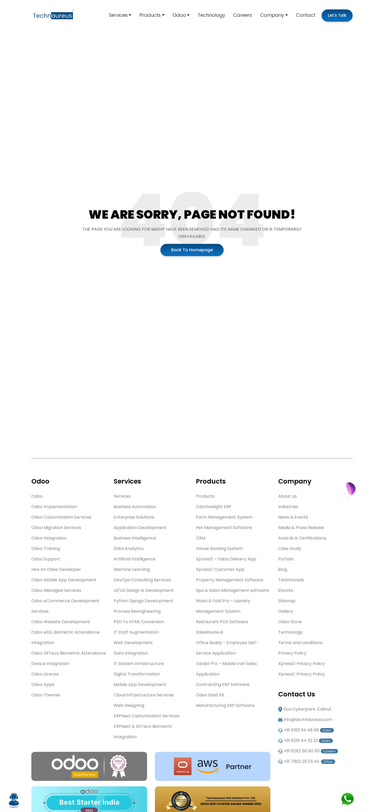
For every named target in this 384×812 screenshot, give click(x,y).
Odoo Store (290, 622)
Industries (288, 507)
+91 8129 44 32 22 (307, 740)
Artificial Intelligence (134, 559)
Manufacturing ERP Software (225, 705)
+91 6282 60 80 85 (309, 751)
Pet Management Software (224, 528)
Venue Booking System (219, 549)
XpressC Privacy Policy (301, 674)
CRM (200, 538)
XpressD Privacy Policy (301, 664)
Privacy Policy (292, 653)
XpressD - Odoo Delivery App (226, 559)
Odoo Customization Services (61, 517)
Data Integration (131, 653)
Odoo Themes (45, 695)
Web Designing (129, 705)
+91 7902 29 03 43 (308, 761)
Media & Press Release (301, 528)
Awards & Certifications (302, 538)
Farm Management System (224, 517)
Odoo (179, 15)
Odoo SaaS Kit (210, 695)
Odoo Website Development (60, 622)
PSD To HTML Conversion (139, 622)
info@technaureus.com (308, 720)
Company (272, 15)
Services (118, 15)
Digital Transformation (137, 674)
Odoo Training (45, 549)
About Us (287, 496)
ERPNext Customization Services (146, 716)
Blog (282, 569)
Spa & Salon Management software (232, 590)
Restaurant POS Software (222, 622)
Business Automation (135, 507)
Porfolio (286, 559)
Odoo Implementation (54, 507)
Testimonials (291, 580)
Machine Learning (132, 569)
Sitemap (286, 601)
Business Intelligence (135, 538)
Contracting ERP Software (222, 685)
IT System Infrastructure (139, 664)
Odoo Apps (42, 685)
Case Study (289, 549)
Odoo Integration (49, 538)
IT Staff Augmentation (136, 632)
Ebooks (285, 590)
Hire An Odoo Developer (56, 569)
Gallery (285, 611)
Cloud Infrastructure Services (144, 695)
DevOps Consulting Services (142, 580)
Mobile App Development (140, 685)
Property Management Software (229, 580)
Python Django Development (143, 601)
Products (150, 15)
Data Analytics (129, 549)
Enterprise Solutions (134, 517)
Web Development (133, 643)
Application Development (140, 528)
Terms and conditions (300, 643)
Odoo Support (45, 559)
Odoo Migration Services (56, 528)
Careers (242, 15)
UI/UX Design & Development (144, 590)
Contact (306, 15)
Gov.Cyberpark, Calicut (307, 709)
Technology (211, 15)
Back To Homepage (192, 250)
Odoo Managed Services (56, 590)
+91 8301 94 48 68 (307, 730)
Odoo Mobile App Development (63, 580)
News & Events (293, 517)
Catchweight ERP (213, 507)
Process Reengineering (137, 611)
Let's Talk (337, 15)
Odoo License (45, 674)
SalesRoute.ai (209, 632)
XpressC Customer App (220, 569)
